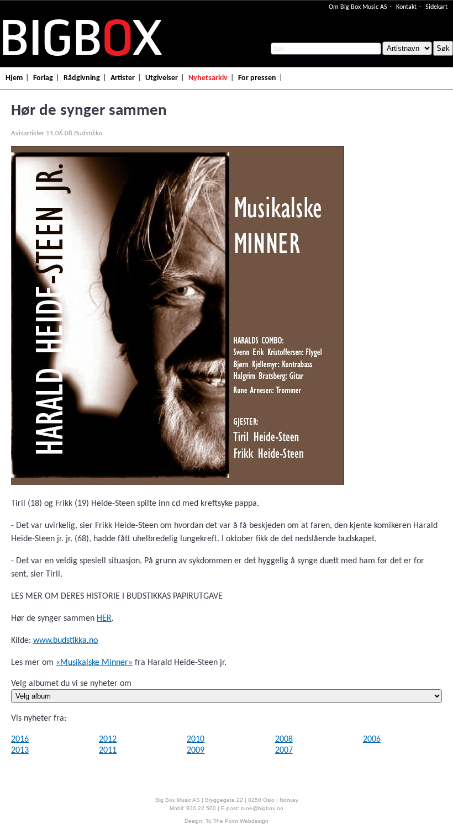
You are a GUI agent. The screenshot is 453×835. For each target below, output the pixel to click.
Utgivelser (161, 78)
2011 (108, 750)
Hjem (14, 78)
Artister (122, 78)
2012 (108, 739)
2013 (20, 750)
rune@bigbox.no (262, 808)
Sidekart (436, 7)
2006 (372, 739)
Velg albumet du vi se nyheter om (71, 683)
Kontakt (406, 7)
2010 (195, 739)
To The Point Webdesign (237, 821)
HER (104, 618)
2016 (20, 739)
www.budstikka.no (65, 640)
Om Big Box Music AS (358, 7)
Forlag (43, 78)
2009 (195, 750)
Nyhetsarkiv (208, 78)
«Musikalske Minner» (94, 662)
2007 (284, 750)
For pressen (257, 78)
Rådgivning (82, 78)
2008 (284, 739)
